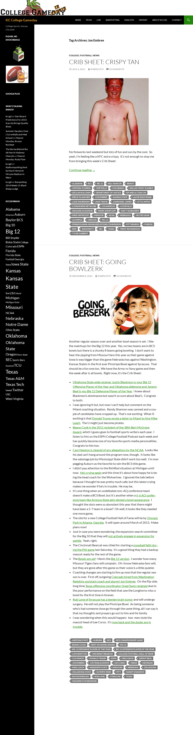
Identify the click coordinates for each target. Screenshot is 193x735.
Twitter (18, 390)
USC (8, 394)
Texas (111, 229)
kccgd (8, 116)
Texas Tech (15, 384)
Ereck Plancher (81, 197)
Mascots (129, 20)
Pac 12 (105, 220)
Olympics (77, 220)
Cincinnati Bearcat (102, 654)
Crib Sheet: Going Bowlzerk (97, 265)
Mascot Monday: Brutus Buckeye (14, 141)
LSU (12, 293)
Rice (74, 229)
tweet (9, 390)
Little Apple (143, 201)
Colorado (118, 188)
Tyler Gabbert (80, 233)
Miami (134, 663)
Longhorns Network (84, 206)
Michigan (147, 663)
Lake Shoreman (81, 201)
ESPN (113, 658)
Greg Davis (127, 658)
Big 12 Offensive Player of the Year (135, 649)
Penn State (22, 354)
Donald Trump (97, 658)
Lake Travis (101, 201)
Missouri (117, 667)
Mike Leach (78, 667)
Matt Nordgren (130, 210)
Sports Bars (18, 360)
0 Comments (116, 69)
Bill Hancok (115, 183)
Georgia (19, 259)
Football (86, 55)
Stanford (10, 366)
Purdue (148, 224)
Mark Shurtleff (107, 210)
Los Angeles (108, 206)
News (78, 20)
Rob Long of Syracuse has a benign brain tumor (103, 599)
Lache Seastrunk (142, 197)
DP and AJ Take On (136, 192)
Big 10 (123, 644)
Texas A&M (15, 378)
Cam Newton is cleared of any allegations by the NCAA (108, 450)
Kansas (13, 270)
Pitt (118, 672)
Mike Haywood (80, 215)
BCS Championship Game (129, 640)
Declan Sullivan (81, 192)
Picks (89, 20)
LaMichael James (122, 201)
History (143, 20)
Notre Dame (142, 215)
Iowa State (19, 264)
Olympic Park (103, 672)
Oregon (92, 220)
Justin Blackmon (99, 663)
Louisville (126, 206)
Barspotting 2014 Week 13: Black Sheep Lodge (16, 185)
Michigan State (12, 302)
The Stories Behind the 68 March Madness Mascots (17, 152)
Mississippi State (98, 667)
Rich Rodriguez (80, 676)
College (74, 55)
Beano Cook (79, 644)
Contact (177, 20)
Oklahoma (150, 667)
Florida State (13, 255)
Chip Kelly (101, 188)
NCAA (112, 215)
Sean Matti (88, 229)
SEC (101, 229)
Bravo (130, 183)
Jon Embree (101, 197)
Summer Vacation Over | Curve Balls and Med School (17, 134)
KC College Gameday (21, 20)
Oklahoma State (81, 672)
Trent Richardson (130, 229)
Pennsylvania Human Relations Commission (96, 224)
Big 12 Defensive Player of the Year (91, 649)
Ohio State (13, 330)
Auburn (97, 640)
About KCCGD (159, 20)
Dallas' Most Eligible (141, 188)
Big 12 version (120, 558)
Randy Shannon (135, 672)
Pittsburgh (132, 224)
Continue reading (82, 170)
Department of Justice (108, 192)
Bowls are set (86, 558)
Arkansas (10, 215)
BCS (90, 183)
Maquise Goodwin (82, 210)
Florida (11, 251)
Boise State (13, 242)
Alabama (77, 183)
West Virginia (14, 398)
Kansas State (120, 197)
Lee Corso (119, 663)
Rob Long (99, 676)
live (7, 293)
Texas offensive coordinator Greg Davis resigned (116, 586)
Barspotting (112, 20)
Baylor (11, 220)
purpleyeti (97, 69)
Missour (98, 215)
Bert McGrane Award (103, 644)
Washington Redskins (84, 681)
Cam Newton (79, 654)
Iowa (8, 264)
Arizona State (80, 640)
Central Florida (81, 188)
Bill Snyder (12, 237)
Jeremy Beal (145, 658)
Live (99, 20)
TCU (17, 365)
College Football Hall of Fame (135, 654)
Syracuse (115, 676)
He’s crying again (91, 472)
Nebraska (125, 215)
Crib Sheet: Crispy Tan (104, 62)
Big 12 (100, 183)
